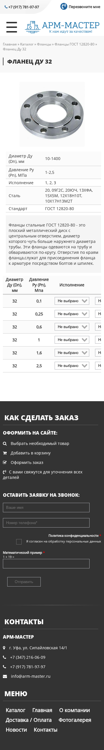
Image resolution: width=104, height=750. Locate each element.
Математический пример (24, 552)
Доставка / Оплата (29, 719)
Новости (16, 729)
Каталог (27, 44)
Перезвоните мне (84, 6)
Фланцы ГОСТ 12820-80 (74, 44)
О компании (74, 710)
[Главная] (62, 28)
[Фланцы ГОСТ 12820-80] (52, 114)
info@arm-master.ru (31, 676)
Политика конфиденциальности (75, 535)
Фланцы (44, 44)
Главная (10, 44)
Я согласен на (63, 541)
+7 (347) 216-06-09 (27, 657)
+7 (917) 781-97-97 (23, 6)
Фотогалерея (75, 719)
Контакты (45, 729)
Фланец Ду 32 (14, 49)
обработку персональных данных (74, 541)
